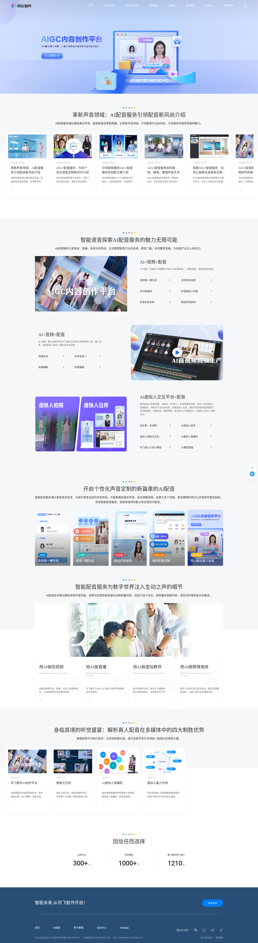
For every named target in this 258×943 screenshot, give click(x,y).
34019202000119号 (101, 937)
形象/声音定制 (132, 5)
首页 (91, 5)
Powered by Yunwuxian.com (131, 937)
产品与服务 (109, 5)
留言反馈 (212, 903)
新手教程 (190, 5)
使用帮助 (229, 5)
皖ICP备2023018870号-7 (69, 937)
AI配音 (56, 927)
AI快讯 (172, 5)
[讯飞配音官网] (35, 5)
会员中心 (209, 5)
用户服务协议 (206, 937)
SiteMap (124, 927)
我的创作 (153, 5)
